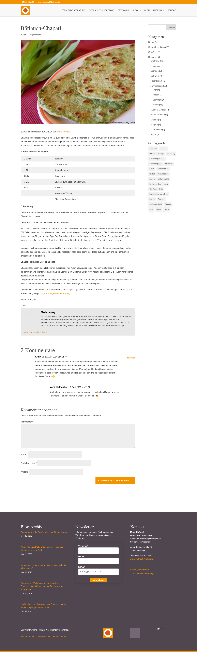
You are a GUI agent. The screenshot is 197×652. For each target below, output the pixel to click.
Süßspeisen (156, 129)
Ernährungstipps (155, 164)
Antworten (130, 357)
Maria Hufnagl (63, 131)
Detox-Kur (123, 10)
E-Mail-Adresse (29, 463)
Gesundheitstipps (156, 47)
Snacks (154, 119)
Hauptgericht (156, 81)
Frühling (156, 90)
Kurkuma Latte (163, 179)
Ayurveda (153, 149)
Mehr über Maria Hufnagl (35, 332)
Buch (147, 10)
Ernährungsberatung (73, 10)
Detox (151, 42)
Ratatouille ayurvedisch (158, 194)
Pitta (161, 189)
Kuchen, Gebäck (158, 109)
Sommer (157, 100)
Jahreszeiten (156, 86)
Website (24, 472)
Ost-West (152, 189)
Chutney (163, 149)
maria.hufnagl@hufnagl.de (142, 559)
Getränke (154, 76)
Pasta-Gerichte (157, 114)
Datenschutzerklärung (53, 636)
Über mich (158, 10)
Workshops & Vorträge (101, 10)
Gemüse (154, 71)
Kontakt (172, 10)
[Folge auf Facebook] (135, 633)
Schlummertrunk (155, 204)
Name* (81, 556)
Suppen (154, 124)
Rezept (152, 199)
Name (24, 454)
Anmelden (98, 580)
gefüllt (151, 169)
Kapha (152, 179)
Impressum (27, 636)
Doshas (152, 154)
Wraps (166, 209)
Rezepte (37, 35)
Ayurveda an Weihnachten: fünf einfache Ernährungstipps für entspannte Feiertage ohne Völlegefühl (42, 586)
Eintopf (161, 154)
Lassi (166, 184)
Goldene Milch (162, 169)
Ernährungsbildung (157, 159)
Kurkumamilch (155, 184)
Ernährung (171, 154)
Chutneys (155, 61)
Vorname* (83, 546)
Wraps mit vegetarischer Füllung (55, 293)
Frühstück (155, 66)
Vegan (153, 134)
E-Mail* (81, 567)
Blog (135, 10)
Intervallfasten (162, 174)
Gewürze (152, 52)
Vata (151, 209)
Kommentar (27, 421)
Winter (156, 104)
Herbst (156, 94)
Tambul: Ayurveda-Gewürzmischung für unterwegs (44, 532)
